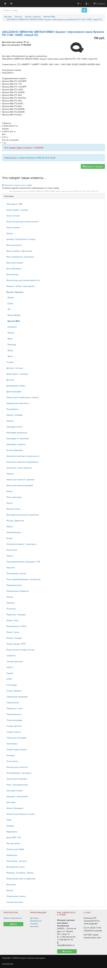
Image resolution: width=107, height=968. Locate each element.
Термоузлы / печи (14, 708)
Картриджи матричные (16, 432)
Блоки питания (13, 215)
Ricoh (9, 338)
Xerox (9, 356)
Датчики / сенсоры (14, 367)
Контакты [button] (68, 951)
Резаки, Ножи (12, 620)
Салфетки (11, 655)
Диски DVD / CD (13, 837)
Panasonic (11, 326)
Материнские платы (15, 866)
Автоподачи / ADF (14, 203)
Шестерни (11, 802)
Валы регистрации (14, 262)
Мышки (9, 890)
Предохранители (14, 585)
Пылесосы (11, 608)
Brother (10, 297)
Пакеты (9, 555)
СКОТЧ (9, 667)
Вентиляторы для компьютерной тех (23, 280)
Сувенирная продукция (17, 696)
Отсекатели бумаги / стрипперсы (21, 544)
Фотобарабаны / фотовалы (18, 772)
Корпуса (10, 473)
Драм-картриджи (14, 391)
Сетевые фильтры (14, 661)
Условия (34, 923)
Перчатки (10, 567)
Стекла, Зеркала (13, 690)
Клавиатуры (11, 855)
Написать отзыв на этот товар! (18, 185)
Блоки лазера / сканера (17, 209)
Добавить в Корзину (94, 166)
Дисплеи (10, 379)
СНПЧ (9, 679)
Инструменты (12, 409)
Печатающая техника (16, 573)
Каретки (10, 420)
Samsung (11, 344)
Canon (9, 303)
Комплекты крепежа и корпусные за (22, 456)
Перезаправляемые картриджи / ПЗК (23, 561)
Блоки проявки (13, 227)
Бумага (9, 233)
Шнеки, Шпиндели (14, 808)
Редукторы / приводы (16, 614)
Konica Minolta (13, 315)
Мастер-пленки (13, 508)
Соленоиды (11, 684)
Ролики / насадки (14, 637)
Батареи (10, 825)
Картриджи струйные (15, 444)
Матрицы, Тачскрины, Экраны (20, 872)
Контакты (34, 926)
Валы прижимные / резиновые (20, 256)
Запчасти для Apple (15, 849)
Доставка (34, 917)
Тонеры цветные (14, 725)
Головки (10, 362)
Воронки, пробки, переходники (20, 286)
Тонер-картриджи (14, 720)
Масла (9, 502)
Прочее (9, 596)
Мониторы (11, 884)
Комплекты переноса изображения (22, 461)
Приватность (36, 920)
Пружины (10, 602)
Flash (8, 819)
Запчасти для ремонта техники (20, 813)
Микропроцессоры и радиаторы (21, 878)
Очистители (11, 549)
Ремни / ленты (13, 632)
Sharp (9, 350)
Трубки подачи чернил (16, 749)
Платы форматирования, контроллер (23, 579)
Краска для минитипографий (19, 485)
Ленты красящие (14, 497)
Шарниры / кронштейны (17, 796)
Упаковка (10, 755)
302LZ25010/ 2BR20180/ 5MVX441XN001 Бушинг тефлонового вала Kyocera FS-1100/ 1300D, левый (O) (62, 191)
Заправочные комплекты (17, 403)
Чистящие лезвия (14, 790)
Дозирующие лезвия (15, 385)
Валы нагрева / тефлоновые (19, 250)
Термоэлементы (13, 714)
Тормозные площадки (16, 737)
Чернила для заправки (16, 778)
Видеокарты (11, 831)
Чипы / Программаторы (17, 784)
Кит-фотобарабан (14, 450)
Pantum (10, 332)
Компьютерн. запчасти (16, 860)
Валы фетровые (13, 268)
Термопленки (12, 702)
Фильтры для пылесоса (17, 767)
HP (8, 309)
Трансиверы (12, 743)
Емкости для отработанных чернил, (22, 397)
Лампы (9, 491)
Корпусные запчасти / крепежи (20, 479)
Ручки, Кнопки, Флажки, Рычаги (20, 649)
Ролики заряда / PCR (15, 643)
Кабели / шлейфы (14, 414)
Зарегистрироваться (12, 917)
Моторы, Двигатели (15, 520)
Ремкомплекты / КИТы (16, 626)
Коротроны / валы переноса (19, 467)
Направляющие (13, 532)
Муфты (9, 526)
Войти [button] (14, 924)
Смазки (9, 673)
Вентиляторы (12, 274)
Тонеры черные (13, 731)
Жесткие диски (13, 843)
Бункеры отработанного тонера (20, 239)
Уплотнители (12, 761)
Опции (9, 538)
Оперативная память (16, 896)
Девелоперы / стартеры (17, 373)
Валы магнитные (14, 245)
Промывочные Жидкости (17, 590)
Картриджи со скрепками (17, 438)
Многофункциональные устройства (22, 514)
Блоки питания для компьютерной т (22, 221)
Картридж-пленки (14, 426)
